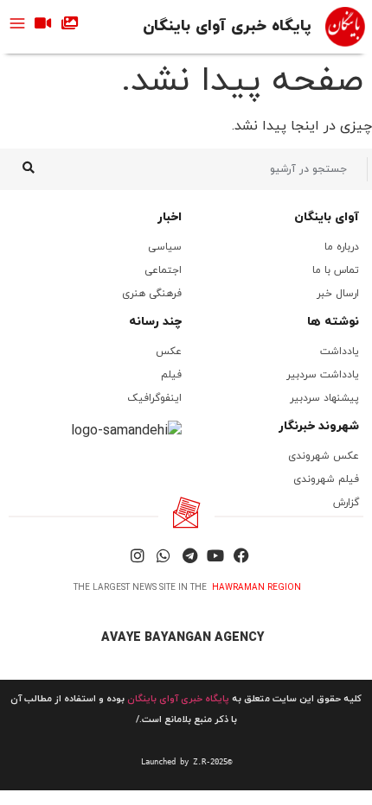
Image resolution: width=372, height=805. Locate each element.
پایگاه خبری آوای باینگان (227, 26)
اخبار (169, 217)
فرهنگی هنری (152, 294)
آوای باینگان (326, 217)
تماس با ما (335, 270)
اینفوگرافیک (154, 398)
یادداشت (339, 351)
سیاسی (165, 247)
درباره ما (341, 247)
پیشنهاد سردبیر (324, 398)
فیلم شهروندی (326, 479)
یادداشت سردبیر (322, 375)
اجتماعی (163, 270)
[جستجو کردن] (28, 169)
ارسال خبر (338, 294)
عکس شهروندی (323, 456)
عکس (169, 351)
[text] (186, 762)
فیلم (171, 375)
